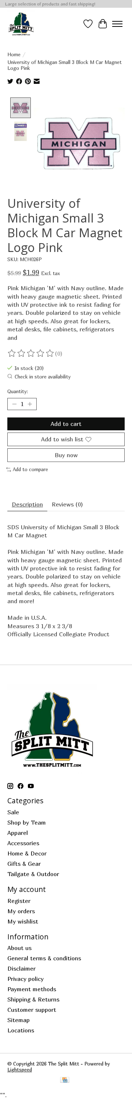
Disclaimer (21, 968)
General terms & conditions (44, 958)
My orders (21, 911)
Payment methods (31, 989)
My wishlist (22, 921)
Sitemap (18, 1020)
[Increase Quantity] (29, 404)
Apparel (17, 832)
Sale (13, 812)
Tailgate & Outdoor (33, 874)
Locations (20, 1030)
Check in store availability (43, 377)
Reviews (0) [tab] (67, 504)
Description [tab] (27, 504)
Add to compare (30, 469)
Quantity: (17, 391)
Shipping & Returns (33, 999)
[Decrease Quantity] (14, 404)
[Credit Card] (64, 1080)
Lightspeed (19, 1070)
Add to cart (66, 423)
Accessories (23, 843)
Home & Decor (27, 853)
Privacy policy (25, 978)
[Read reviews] (31, 353)
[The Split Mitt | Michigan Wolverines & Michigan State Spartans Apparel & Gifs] (21, 24)
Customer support (31, 1009)
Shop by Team (26, 822)
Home (14, 54)
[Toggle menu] (117, 24)
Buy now (66, 455)
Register (18, 900)
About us (19, 948)
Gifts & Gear (24, 863)
